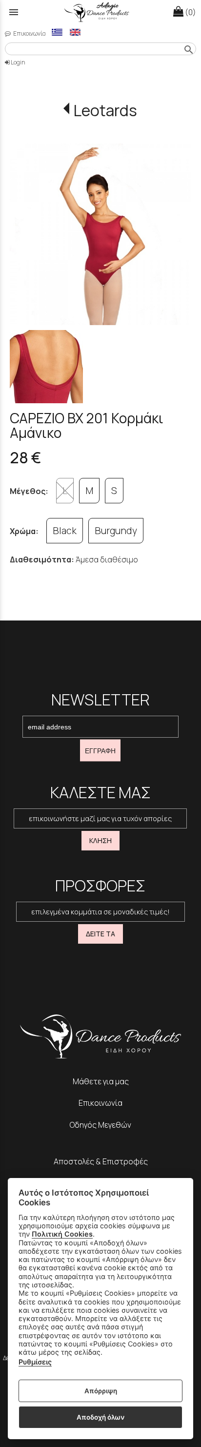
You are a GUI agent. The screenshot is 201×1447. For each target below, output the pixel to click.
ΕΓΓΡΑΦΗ (100, 750)
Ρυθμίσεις (35, 1362)
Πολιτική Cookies (62, 1234)
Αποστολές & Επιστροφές (101, 1161)
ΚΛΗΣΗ (100, 840)
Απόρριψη (100, 1391)
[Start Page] (100, 12)
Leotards (105, 110)
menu (14, 12)
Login (17, 62)
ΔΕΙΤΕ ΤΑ (100, 933)
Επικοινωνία (29, 33)
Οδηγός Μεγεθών (100, 1124)
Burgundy (116, 530)
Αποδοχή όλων (100, 1417)
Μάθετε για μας (101, 1081)
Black (65, 530)
